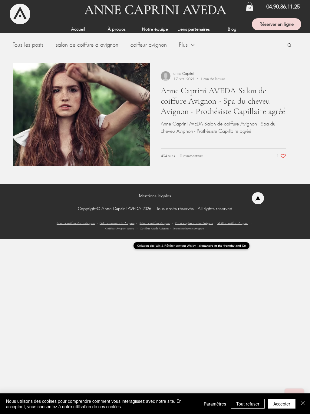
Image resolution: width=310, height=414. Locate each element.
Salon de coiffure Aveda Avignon (76, 223)
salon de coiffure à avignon (87, 44)
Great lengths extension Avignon (194, 223)
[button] (249, 6)
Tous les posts (28, 44)
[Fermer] (302, 403)
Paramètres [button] (215, 404)
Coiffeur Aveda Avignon (154, 228)
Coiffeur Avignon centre (119, 228)
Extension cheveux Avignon (188, 228)
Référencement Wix (178, 245)
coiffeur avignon (148, 44)
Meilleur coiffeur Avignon (232, 223)
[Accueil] (258, 198)
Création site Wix (149, 245)
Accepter (281, 404)
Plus (183, 44)
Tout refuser (247, 404)
